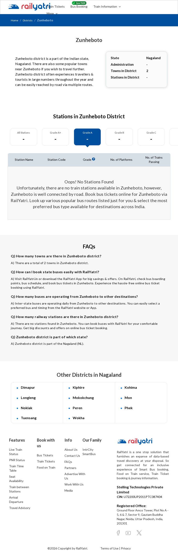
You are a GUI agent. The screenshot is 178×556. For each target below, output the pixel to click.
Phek (129, 408)
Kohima (131, 387)
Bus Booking (79, 6)
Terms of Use (109, 548)
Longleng (28, 397)
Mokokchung (83, 397)
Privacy (126, 548)
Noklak (26, 408)
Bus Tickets (45, 455)
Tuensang (28, 418)
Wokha (78, 418)
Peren (77, 408)
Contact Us (72, 455)
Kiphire (78, 387)
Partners (70, 468)
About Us (70, 449)
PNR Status (17, 460)
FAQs (68, 462)
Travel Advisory (19, 508)
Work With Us (74, 484)
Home (14, 20)
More (50, 13)
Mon (128, 397)
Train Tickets (56, 6)
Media (68, 490)
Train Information (105, 6)
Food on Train (46, 467)
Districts (28, 20)
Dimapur (28, 387)
